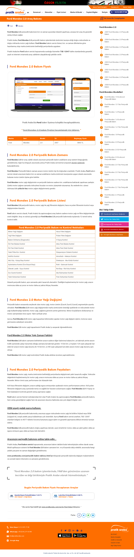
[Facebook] (79, 515)
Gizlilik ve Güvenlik (116, 540)
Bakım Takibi (127, 7)
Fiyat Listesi (61, 12)
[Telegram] (93, 515)
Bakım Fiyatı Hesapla (100, 7)
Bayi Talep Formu (116, 545)
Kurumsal (37, 12)
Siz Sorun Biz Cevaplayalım (114, 18)
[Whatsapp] (88, 515)
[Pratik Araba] (119, 528)
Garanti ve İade (115, 542)
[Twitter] (84, 515)
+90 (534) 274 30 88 (21, 532)
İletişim (105, 12)
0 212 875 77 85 (19, 527)
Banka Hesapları (116, 537)
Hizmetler (48, 12)
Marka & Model (76, 12)
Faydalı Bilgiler (92, 12)
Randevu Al (115, 7)
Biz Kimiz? (114, 534)
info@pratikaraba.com (17, 536)
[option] (29, 496)
